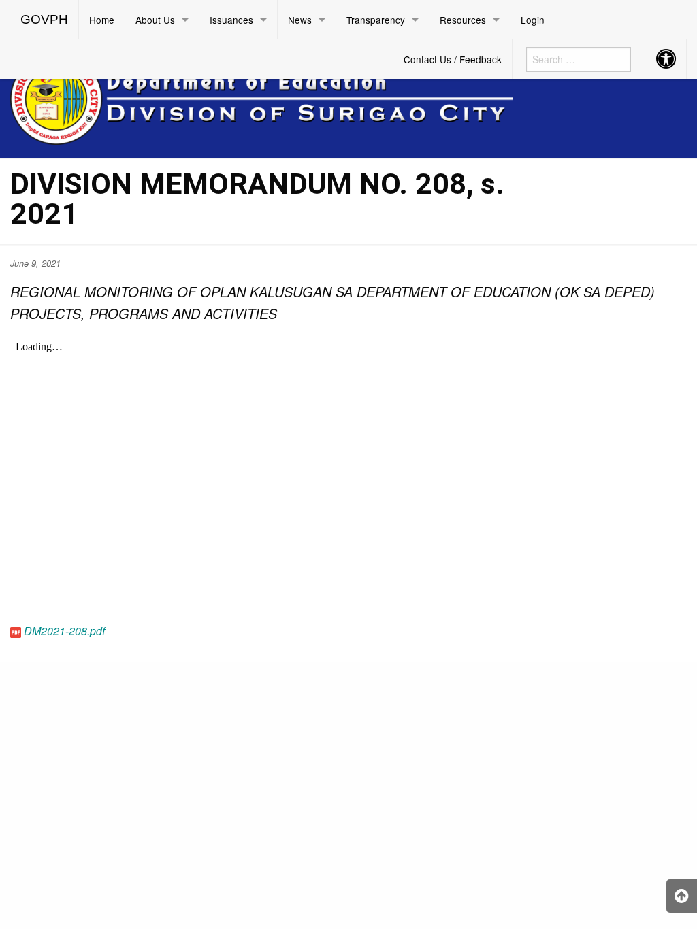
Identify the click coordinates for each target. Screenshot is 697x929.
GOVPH (44, 19)
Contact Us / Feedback (453, 59)
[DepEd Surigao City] (261, 97)
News (300, 20)
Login (533, 20)
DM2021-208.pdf (64, 631)
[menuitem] (44, 19)
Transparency (375, 20)
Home (101, 20)
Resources (463, 20)
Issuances (231, 20)
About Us (155, 20)
